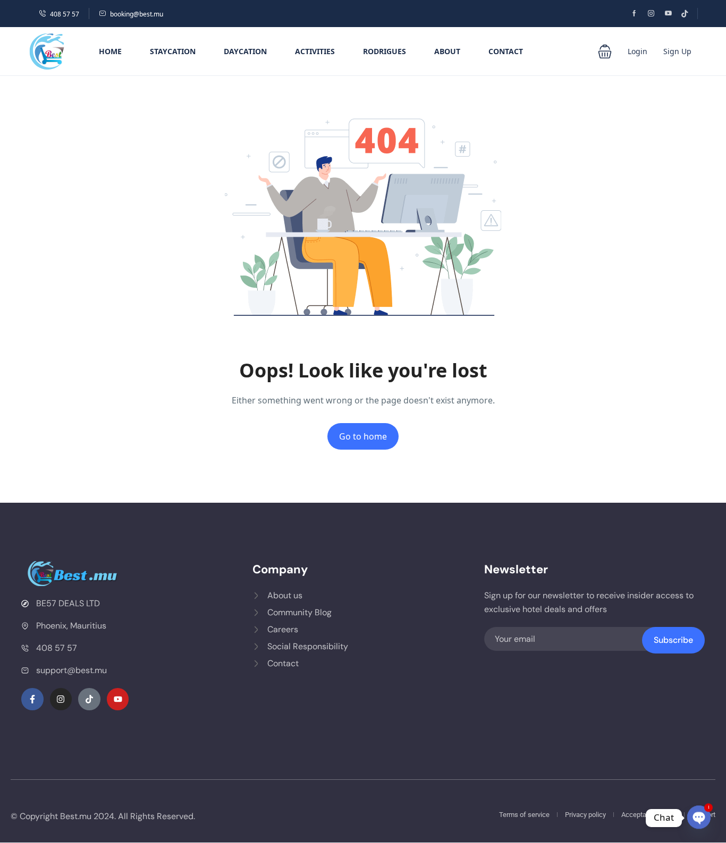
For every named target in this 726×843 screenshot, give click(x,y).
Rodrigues (384, 51)
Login (637, 51)
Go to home (363, 436)
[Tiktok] (89, 699)
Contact (505, 51)
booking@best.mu (136, 14)
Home (110, 51)
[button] (605, 51)
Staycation (173, 51)
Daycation (245, 51)
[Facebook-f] (32, 699)
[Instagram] (61, 699)
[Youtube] (118, 699)
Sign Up (677, 51)
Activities (315, 51)
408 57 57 (64, 14)
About (447, 51)
